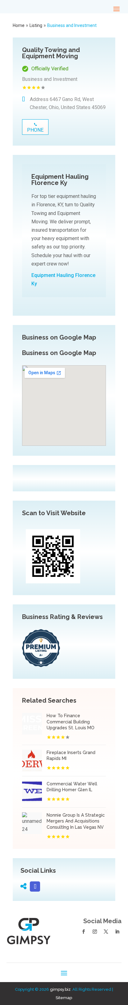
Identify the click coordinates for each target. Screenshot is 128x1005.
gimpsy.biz (60, 989)
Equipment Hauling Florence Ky (63, 279)
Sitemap (64, 997)
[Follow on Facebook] (83, 931)
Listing (36, 25)
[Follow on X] (106, 931)
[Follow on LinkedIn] (117, 931)
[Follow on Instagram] (94, 931)
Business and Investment (72, 25)
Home (19, 25)
